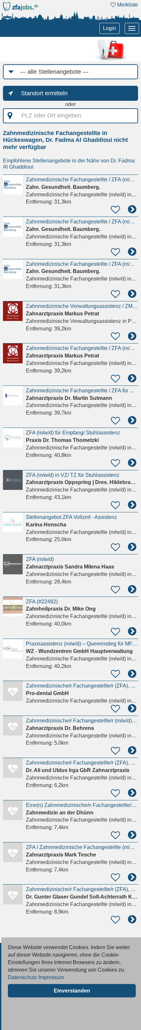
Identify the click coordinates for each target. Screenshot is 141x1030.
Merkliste (127, 5)
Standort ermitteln (44, 93)
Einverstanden (72, 990)
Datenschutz (22, 977)
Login (109, 28)
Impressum (51, 977)
